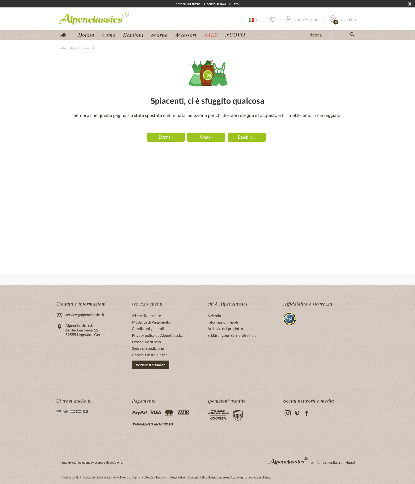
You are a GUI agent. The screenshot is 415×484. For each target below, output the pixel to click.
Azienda (214, 315)
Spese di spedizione (148, 348)
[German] (58, 411)
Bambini (245, 137)
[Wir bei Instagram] (287, 413)
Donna (165, 137)
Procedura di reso (146, 341)
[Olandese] (72, 411)
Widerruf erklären (150, 364)
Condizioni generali (148, 328)
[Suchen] (354, 35)
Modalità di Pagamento (151, 322)
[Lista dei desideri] (272, 20)
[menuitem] (332, 34)
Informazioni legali (223, 322)
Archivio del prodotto (225, 328)
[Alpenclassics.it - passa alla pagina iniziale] (103, 17)
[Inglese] (65, 411)
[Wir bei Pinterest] (297, 413)
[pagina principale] (66, 34)
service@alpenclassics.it (84, 314)
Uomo (205, 137)
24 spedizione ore (146, 315)
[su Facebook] (306, 413)
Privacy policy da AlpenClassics (157, 335)
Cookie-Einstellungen (150, 354)
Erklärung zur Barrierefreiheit (232, 335)
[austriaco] (78, 411)
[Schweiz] (85, 411)
